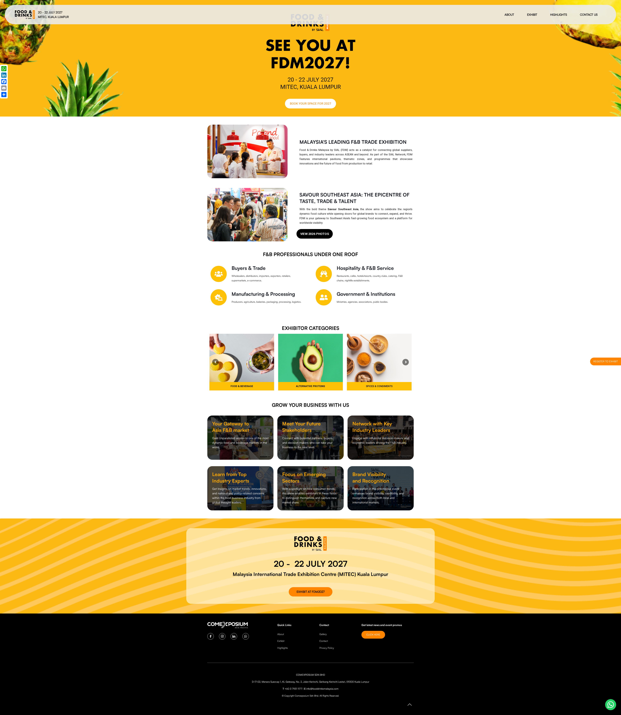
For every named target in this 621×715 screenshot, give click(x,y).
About (280, 634)
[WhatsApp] (4, 68)
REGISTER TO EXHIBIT (605, 361)
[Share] (4, 94)
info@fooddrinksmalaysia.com (322, 688)
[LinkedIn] (4, 75)
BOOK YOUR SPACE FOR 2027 (310, 103)
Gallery (323, 634)
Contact (323, 640)
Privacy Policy (326, 647)
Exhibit (280, 640)
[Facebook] (4, 81)
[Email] (4, 88)
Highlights (282, 647)
